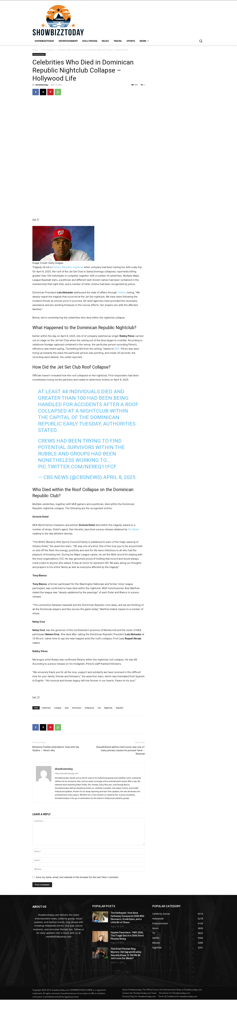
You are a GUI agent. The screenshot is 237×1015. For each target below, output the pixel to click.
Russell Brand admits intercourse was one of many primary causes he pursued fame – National (120, 750)
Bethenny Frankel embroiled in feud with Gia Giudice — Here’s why (55, 749)
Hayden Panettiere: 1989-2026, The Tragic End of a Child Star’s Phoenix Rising (127, 935)
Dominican (76, 708)
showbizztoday (41, 84)
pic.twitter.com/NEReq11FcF (77, 467)
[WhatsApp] (58, 92)
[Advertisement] (78, 1007)
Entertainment (47, 49)
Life (99, 708)
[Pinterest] (50, 92)
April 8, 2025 (119, 477)
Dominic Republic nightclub (67, 267)
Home (35, 49)
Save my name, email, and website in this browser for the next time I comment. (77, 877)
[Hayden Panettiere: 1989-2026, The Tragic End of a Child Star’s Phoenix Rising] (100, 936)
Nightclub (108, 708)
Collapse (57, 708)
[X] (43, 92)
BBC (117, 348)
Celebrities (46, 708)
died (67, 708)
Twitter (121, 292)
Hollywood (89, 708)
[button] (201, 41)
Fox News (133, 529)
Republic (119, 708)
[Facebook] (35, 92)
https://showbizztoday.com (66, 773)
